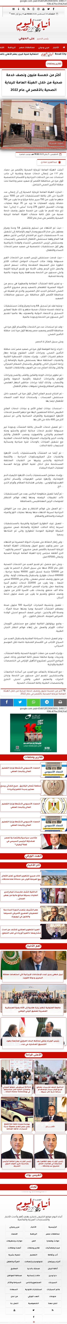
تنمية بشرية (14, 1255)
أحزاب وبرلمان (54, 1262)
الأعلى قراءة (34, 1055)
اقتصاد (14, 1234)
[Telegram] (47, 702)
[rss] (28, 8)
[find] (23, 8)
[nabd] (33, 8)
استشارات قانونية (33, 1290)
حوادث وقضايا (53, 1241)
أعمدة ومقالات (14, 1248)
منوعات (52, 1297)
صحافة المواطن (14, 1276)
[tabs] (13, 8)
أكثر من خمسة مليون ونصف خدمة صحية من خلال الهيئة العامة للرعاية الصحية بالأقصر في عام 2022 (34, 692)
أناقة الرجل (53, 1269)
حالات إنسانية (33, 1276)
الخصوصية (33, 1304)
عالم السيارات (53, 1290)
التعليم (33, 1255)
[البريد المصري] (33, 733)
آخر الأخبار (33, 865)
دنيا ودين (53, 1276)
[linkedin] (38, 8)
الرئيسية (52, 1227)
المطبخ (14, 1269)
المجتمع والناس (33, 1283)
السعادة (14, 1290)
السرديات (52, 1283)
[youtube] (43, 8)
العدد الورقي (33, 856)
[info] (18, 8)
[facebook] (53, 8)
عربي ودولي (43, 48)
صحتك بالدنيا (33, 1269)
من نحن (14, 1297)
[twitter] (48, 8)
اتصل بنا (14, 1304)
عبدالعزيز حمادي (49, 162)
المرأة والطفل (13, 1262)
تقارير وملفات (54, 64)
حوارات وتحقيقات (14, 1241)
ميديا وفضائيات (52, 1248)
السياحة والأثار (14, 1283)
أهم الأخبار (33, 946)
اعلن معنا (52, 1304)
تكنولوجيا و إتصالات (33, 1262)
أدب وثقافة (53, 1255)
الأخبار (56, 48)
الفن (34, 1241)
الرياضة (12, 48)
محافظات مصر (27, 48)
